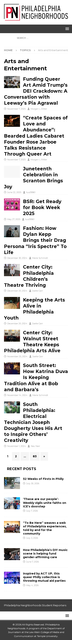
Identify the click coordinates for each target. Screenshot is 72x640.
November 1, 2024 (16, 446)
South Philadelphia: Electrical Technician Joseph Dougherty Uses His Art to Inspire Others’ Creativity (33, 422)
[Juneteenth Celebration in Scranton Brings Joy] (12, 172)
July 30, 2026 (32, 483)
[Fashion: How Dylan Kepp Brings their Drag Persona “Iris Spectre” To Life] (12, 231)
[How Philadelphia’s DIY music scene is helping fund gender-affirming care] (12, 554)
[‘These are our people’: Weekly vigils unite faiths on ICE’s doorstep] (12, 503)
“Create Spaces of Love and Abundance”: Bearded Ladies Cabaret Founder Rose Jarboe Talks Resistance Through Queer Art (36, 136)
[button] (66, 29)
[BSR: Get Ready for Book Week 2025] (12, 204)
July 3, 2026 (32, 538)
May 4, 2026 (32, 585)
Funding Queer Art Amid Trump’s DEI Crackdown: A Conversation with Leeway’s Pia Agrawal (36, 91)
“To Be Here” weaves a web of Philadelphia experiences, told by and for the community (45, 528)
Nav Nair (35, 446)
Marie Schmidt (40, 258)
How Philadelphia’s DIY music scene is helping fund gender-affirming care (45, 553)
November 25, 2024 (17, 356)
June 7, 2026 (32, 561)
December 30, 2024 (17, 258)
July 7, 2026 (32, 510)
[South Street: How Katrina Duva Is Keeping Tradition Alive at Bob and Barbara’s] (12, 368)
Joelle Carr (37, 290)
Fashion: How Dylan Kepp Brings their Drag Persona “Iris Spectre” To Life (35, 240)
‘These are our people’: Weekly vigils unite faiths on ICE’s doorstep (44, 502)
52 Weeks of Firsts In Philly (43, 479)
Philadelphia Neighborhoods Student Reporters (35, 605)
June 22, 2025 (14, 192)
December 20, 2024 (17, 290)
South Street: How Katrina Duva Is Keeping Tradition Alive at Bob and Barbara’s (36, 377)
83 (35, 456)
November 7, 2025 (16, 108)
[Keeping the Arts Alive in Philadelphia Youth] (12, 303)
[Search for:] (36, 38)
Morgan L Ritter (39, 108)
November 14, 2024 (17, 395)
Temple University (47, 636)
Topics (25, 50)
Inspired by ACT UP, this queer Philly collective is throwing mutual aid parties (44, 577)
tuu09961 (30, 192)
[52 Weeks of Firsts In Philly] (12, 483)
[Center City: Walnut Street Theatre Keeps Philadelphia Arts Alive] (12, 336)
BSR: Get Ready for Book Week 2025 (42, 207)
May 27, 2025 (13, 219)
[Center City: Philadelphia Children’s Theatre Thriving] (12, 270)
